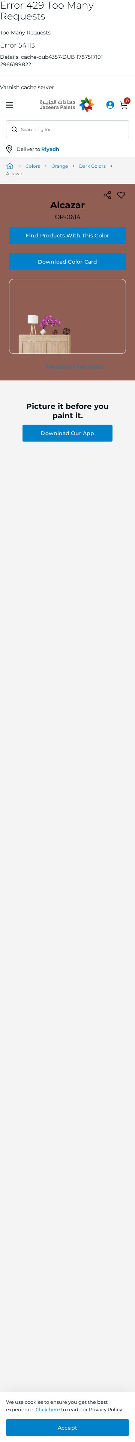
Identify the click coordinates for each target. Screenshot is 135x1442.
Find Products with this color (67, 235)
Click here (48, 1409)
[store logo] (67, 105)
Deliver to (37, 149)
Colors (33, 166)
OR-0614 (68, 217)
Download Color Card (68, 261)
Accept (67, 1427)
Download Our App (67, 433)
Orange (59, 166)
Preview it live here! (74, 366)
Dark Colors (92, 166)
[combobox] (67, 129)
